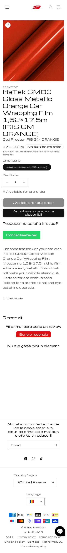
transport (26, 151)
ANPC (10, 536)
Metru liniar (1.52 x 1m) (28, 167)
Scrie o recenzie (33, 334)
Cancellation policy (33, 546)
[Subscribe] (56, 445)
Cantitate (10, 175)
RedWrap (39, 527)
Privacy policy (27, 536)
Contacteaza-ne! (21, 235)
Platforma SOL (52, 541)
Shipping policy (14, 541)
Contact (33, 541)
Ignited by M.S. (34, 532)
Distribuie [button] (15, 298)
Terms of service (50, 536)
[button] (7, 7)
